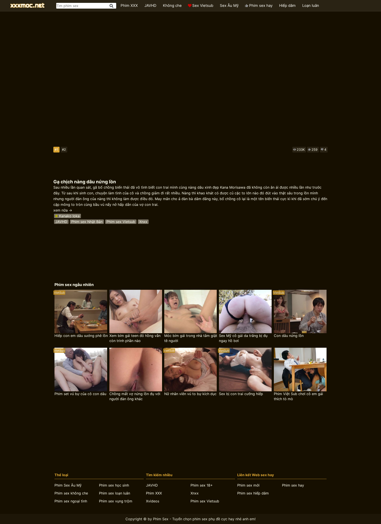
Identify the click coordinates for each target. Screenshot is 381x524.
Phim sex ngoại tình (70, 501)
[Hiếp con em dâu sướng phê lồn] (80, 311)
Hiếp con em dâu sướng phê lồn (81, 335)
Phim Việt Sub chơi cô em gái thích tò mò (298, 396)
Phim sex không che (71, 493)
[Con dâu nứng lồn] (300, 311)
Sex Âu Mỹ (229, 5)
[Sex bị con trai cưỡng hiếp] (245, 369)
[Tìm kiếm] (112, 6)
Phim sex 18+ (201, 485)
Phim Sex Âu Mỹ (68, 485)
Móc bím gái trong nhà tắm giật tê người (190, 338)
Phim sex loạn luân (114, 493)
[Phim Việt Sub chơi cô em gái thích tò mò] (300, 369)
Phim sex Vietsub (120, 221)
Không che (172, 5)
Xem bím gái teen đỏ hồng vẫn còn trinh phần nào (135, 338)
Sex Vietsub (202, 5)
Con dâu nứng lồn (289, 335)
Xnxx (143, 221)
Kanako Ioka (69, 216)
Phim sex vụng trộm (115, 501)
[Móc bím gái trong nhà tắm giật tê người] (190, 311)
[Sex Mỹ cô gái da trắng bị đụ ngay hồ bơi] (245, 311)
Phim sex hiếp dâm (253, 493)
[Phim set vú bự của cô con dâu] (80, 369)
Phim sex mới (248, 485)
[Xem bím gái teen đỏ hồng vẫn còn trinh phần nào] (135, 311)
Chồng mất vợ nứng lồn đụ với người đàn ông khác (134, 396)
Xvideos (152, 501)
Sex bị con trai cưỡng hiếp (241, 394)
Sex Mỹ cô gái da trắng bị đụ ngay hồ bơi (243, 338)
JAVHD (150, 5)
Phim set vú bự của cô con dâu (80, 394)
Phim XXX (129, 5)
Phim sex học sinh (114, 485)
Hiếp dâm (287, 5)
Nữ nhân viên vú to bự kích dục (190, 394)
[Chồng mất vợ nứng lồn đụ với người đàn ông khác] (135, 369)
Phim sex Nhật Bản (87, 221)
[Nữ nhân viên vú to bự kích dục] (190, 369)
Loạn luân (310, 5)
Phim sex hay (261, 5)
